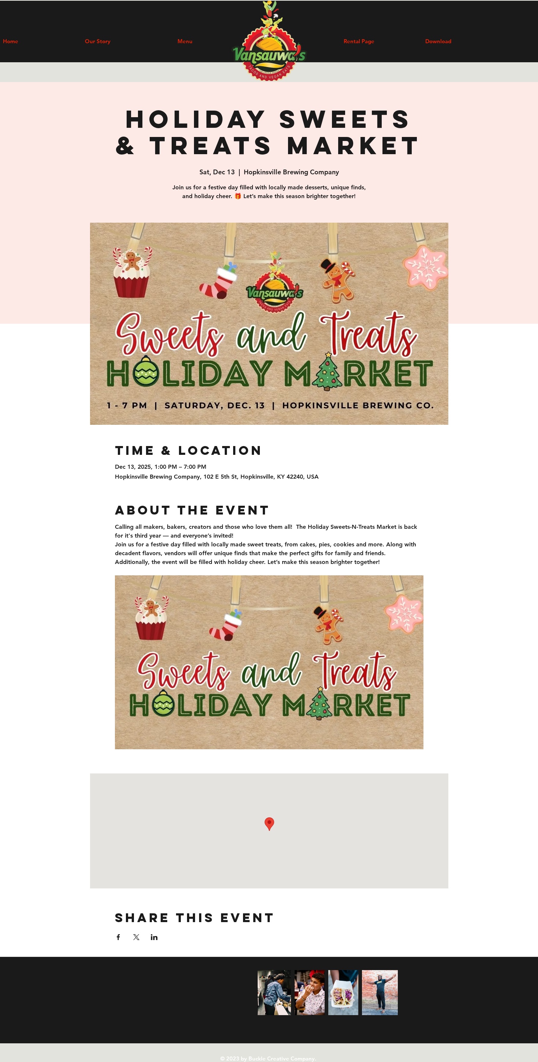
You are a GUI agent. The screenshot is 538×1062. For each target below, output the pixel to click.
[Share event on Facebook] (118, 937)
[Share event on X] (136, 937)
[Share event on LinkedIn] (154, 937)
